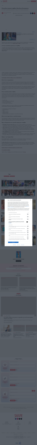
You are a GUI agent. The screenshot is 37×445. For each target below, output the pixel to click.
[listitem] (18, 212)
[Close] (31, 200)
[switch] (27, 214)
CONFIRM (13, 242)
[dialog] (18, 222)
